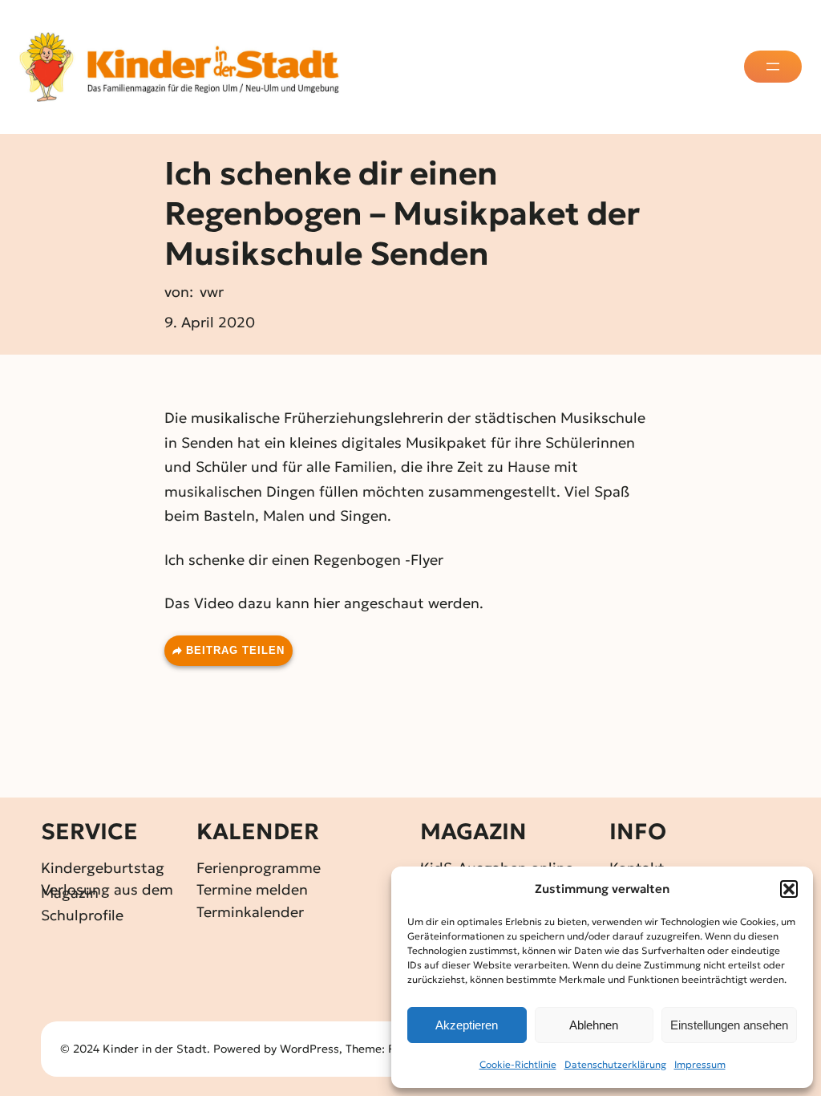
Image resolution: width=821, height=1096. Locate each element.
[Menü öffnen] (773, 66)
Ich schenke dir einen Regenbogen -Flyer (303, 559)
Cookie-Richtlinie (517, 1064)
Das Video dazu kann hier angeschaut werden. (323, 603)
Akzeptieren (466, 1025)
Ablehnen (593, 1025)
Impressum (700, 1064)
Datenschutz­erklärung (615, 1064)
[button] (789, 889)
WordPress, (313, 1048)
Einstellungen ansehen (729, 1025)
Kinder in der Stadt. (156, 1048)
